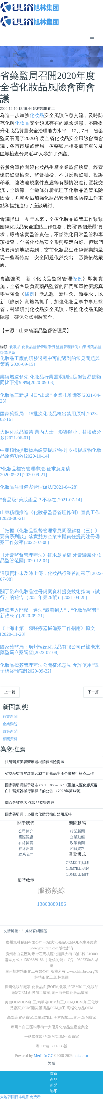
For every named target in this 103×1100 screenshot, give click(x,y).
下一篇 (93, 692)
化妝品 (37, 115)
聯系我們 (25, 854)
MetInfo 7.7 (43, 1056)
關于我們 (25, 823)
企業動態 (10, 724)
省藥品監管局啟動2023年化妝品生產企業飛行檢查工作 (49, 774)
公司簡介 (25, 831)
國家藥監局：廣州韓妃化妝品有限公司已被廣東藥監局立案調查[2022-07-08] (50, 649)
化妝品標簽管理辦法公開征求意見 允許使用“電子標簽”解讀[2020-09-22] (49, 668)
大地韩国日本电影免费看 (20, 1097)
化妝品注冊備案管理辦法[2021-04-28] (39, 487)
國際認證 (25, 837)
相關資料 (10, 739)
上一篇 (9, 692)
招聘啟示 (25, 880)
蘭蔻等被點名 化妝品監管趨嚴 (29, 803)
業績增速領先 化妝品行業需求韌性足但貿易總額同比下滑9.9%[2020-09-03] (50, 379)
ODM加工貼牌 (77, 869)
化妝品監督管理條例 (38, 347)
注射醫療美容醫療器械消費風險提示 (34, 762)
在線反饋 (25, 849)
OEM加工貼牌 (77, 863)
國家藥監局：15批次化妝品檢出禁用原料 (38, 814)
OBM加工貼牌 (77, 874)
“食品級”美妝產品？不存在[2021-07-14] (41, 499)
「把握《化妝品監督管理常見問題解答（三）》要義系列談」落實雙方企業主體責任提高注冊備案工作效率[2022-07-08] (50, 536)
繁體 (51, 1063)
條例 (77, 278)
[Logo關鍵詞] (51, 14)
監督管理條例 (67, 347)
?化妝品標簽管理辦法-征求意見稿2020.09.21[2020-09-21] (35, 471)
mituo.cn (81, 1056)
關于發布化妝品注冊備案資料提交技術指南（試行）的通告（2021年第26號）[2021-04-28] (50, 594)
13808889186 (51, 904)
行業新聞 (10, 717)
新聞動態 (77, 823)
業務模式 (77, 854)
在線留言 (25, 843)
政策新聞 (10, 731)
